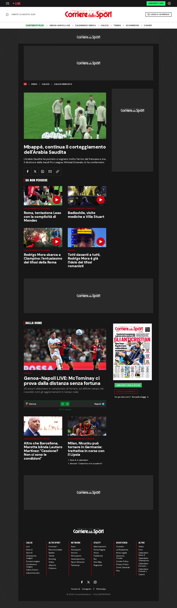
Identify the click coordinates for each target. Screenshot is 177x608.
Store (96, 552)
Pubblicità (98, 556)
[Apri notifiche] (7, 14)
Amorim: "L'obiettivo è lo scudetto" (86, 463)
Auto (73, 546)
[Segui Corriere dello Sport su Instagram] (95, 582)
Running (52, 559)
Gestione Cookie (120, 557)
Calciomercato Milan (81, 439)
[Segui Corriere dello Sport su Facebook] (82, 582)
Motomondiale (55, 549)
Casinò (148, 25)
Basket (52, 552)
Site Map (98, 562)
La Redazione (122, 549)
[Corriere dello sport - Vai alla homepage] (88, 14)
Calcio (105, 25)
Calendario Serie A (85, 25)
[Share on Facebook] (27, 171)
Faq (117, 570)
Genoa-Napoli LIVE (60, 25)
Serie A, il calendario (79, 460)
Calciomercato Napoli (81, 208)
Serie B (29, 552)
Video (34, 84)
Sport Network (77, 562)
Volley (51, 562)
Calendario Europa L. (143, 564)
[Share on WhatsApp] (42, 171)
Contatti (120, 546)
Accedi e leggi (139, 397)
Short (71, 250)
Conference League (31, 565)
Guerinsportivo (78, 559)
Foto (141, 549)
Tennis (117, 25)
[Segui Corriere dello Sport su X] (88, 582)
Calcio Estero (32, 569)
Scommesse (132, 25)
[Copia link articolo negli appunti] (57, 171)
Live (17, 3)
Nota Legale (121, 552)
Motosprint (76, 556)
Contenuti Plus (35, 25)
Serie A (28, 373)
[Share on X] (35, 171)
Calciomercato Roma (37, 208)
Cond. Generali (123, 567)
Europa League (33, 561)
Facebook (75, 589)
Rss (95, 559)
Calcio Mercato (63, 84)
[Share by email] (50, 171)
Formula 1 (53, 546)
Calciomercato (33, 573)
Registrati (98, 565)
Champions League (31, 557)
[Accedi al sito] (169, 3)
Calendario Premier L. (143, 570)
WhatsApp (101, 589)
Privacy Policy (122, 564)
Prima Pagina (99, 549)
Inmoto (74, 552)
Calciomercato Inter (37, 439)
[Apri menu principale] (7, 3)
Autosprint (76, 549)
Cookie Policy (122, 561)
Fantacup (75, 565)
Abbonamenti (100, 546)
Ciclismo (52, 568)
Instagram (86, 589)
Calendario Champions (144, 559)
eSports (52, 565)
